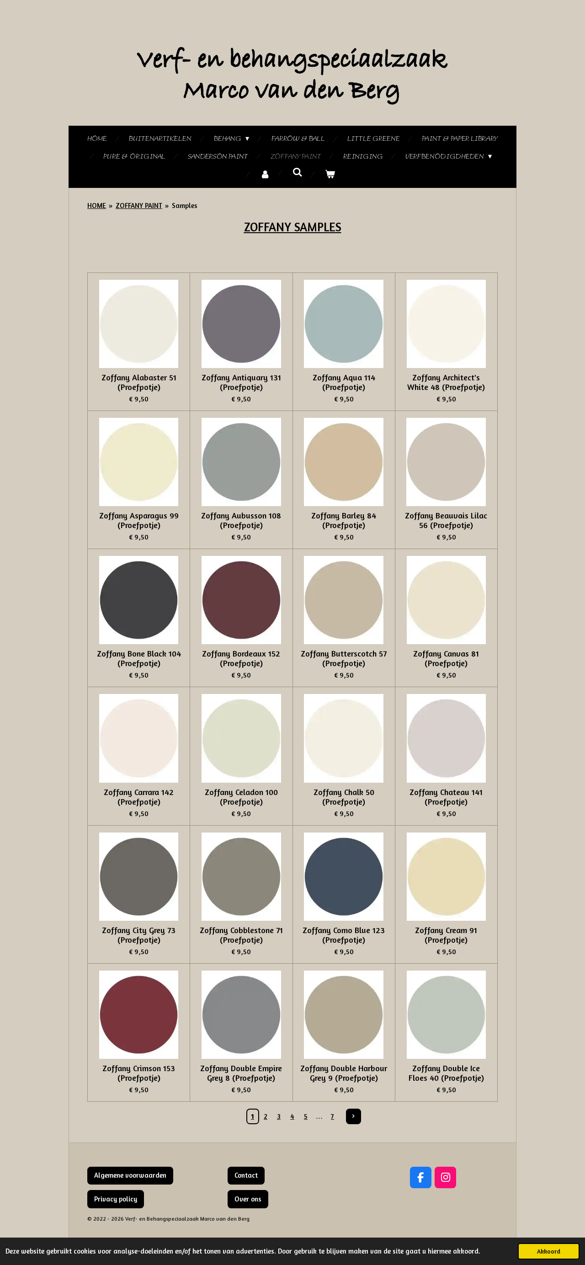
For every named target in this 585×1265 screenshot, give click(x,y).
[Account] (265, 175)
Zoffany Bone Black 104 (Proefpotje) (139, 658)
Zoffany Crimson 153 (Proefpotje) (138, 1073)
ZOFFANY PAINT (139, 205)
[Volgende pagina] (354, 1116)
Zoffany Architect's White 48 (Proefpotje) (446, 382)
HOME (96, 205)
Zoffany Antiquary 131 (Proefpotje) (241, 382)
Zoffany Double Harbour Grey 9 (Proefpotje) (343, 1073)
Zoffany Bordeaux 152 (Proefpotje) (241, 658)
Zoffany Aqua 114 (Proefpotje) (344, 382)
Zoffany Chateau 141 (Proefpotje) (446, 796)
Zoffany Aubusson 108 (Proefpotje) (241, 520)
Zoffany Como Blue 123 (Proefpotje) (344, 935)
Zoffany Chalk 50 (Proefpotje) (344, 796)
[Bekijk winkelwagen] (330, 175)
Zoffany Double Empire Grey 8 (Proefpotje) (241, 1073)
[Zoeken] (297, 173)
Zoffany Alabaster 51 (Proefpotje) (138, 382)
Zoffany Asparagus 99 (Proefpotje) (139, 520)
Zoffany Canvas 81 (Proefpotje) (446, 658)
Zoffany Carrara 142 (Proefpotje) (139, 796)
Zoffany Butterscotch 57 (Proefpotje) (344, 658)
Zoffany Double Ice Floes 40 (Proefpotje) (446, 1073)
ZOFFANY (269, 226)
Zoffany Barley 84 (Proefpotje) (343, 520)
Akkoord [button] (548, 1251)
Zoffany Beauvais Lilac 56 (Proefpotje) (446, 520)
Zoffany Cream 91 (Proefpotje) (446, 935)
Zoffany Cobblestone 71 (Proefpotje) (241, 935)
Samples (184, 205)
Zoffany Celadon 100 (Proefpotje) (241, 796)
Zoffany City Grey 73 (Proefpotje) (139, 935)
